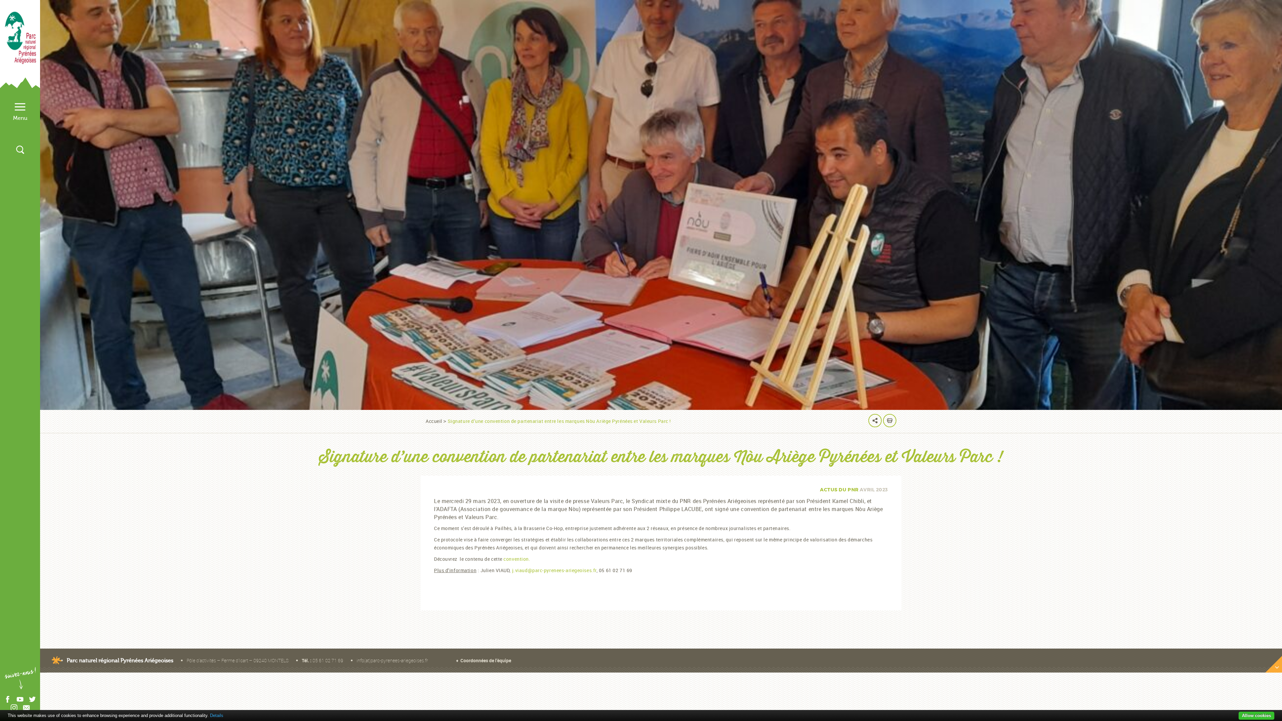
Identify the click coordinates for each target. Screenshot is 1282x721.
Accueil (434, 421)
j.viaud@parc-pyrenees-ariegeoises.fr (554, 570)
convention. (516, 559)
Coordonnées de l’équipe (485, 660)
